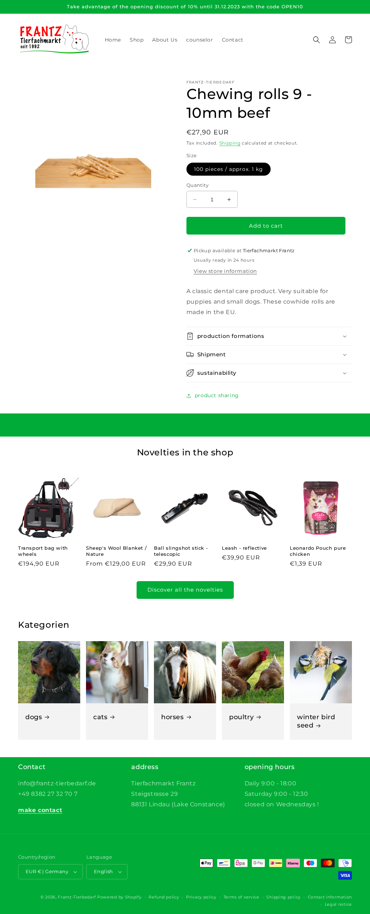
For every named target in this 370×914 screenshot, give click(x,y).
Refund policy (164, 897)
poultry (241, 717)
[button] (316, 40)
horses (172, 717)
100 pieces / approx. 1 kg (228, 169)
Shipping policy (283, 897)
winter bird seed (316, 721)
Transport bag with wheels (43, 551)
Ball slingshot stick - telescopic (181, 551)
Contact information (330, 897)
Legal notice (338, 904)
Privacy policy (201, 897)
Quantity (197, 185)
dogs (33, 717)
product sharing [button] (217, 395)
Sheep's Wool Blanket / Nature (116, 551)
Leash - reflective (244, 548)
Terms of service (241, 897)
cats (100, 717)
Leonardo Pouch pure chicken (318, 551)
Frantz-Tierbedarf (77, 897)
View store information (225, 271)
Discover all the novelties (185, 589)
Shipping (230, 143)
